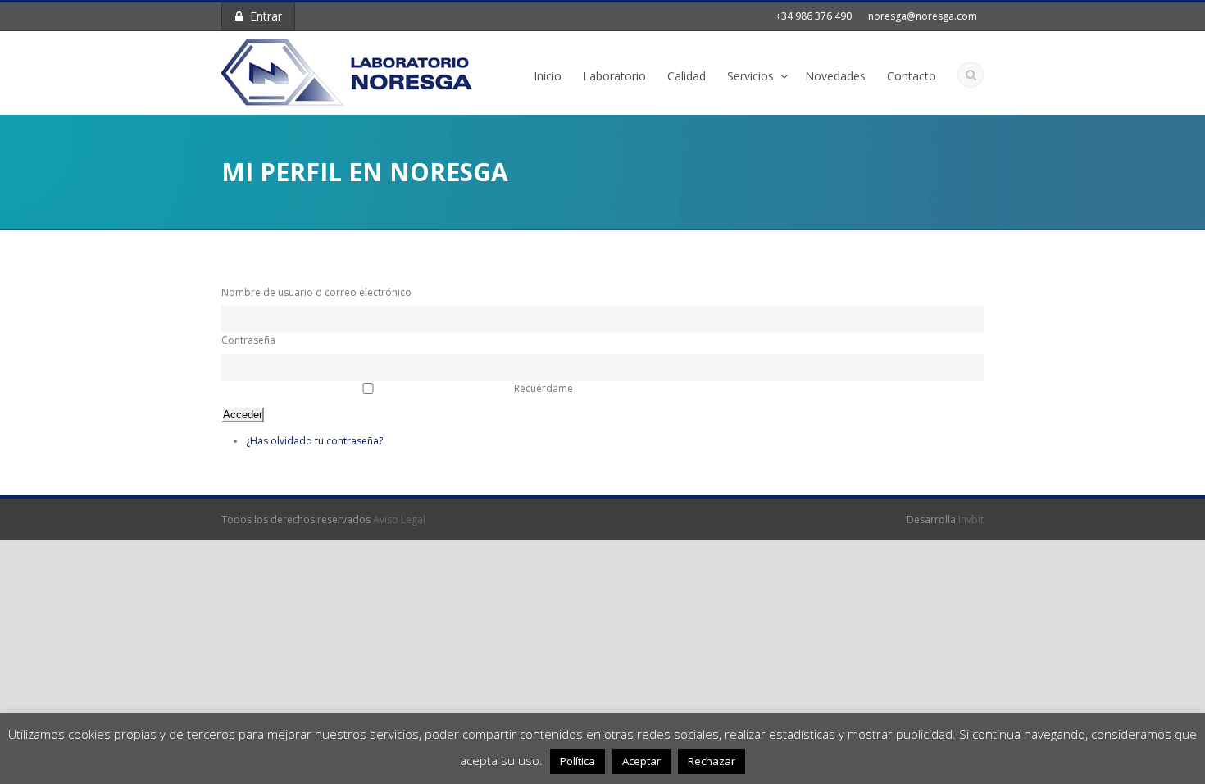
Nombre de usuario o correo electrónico (316, 292)
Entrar (266, 16)
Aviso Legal (399, 519)
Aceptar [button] (641, 761)
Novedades (835, 76)
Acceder (242, 414)
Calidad (686, 76)
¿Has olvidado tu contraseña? (314, 441)
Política (577, 761)
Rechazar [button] (711, 761)
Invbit (971, 519)
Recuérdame (543, 388)
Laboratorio (614, 76)
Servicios (750, 76)
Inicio (548, 76)
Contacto (911, 76)
